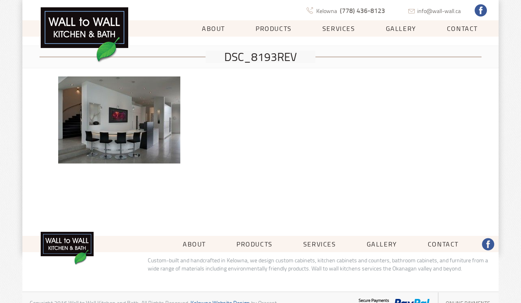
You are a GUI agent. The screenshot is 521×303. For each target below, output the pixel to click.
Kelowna (350, 11)
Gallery (401, 28)
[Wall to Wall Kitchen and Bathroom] (84, 35)
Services (338, 28)
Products (274, 28)
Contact (462, 28)
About (213, 28)
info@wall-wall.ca (439, 11)
